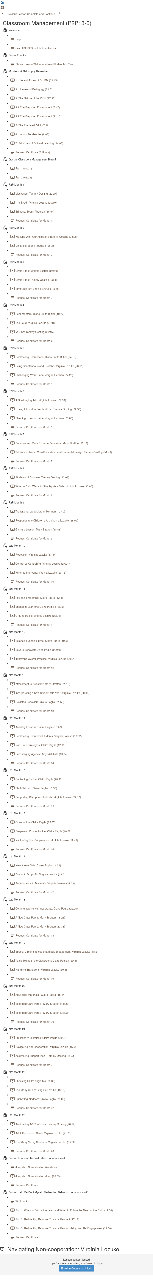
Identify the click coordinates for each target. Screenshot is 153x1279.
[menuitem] (2, 8)
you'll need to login (92, 1263)
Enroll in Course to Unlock (76, 1268)
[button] (2, 3)
